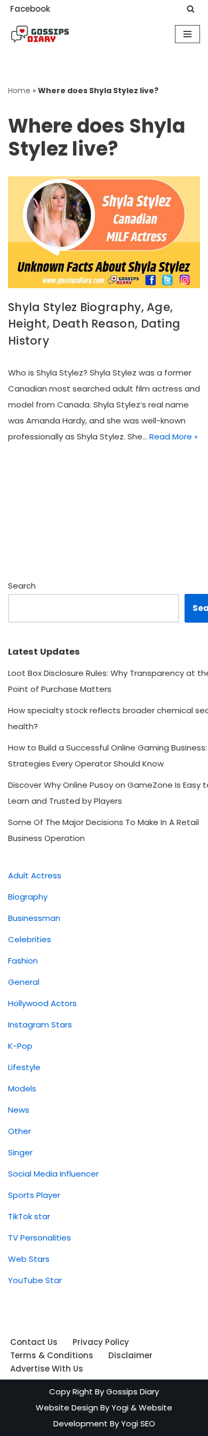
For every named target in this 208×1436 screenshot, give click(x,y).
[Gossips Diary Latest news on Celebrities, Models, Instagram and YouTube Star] (40, 34)
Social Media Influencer (53, 1173)
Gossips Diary (132, 1391)
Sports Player (34, 1195)
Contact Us (34, 1342)
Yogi (119, 1407)
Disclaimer (130, 1355)
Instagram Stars (40, 1024)
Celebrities (29, 939)
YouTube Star (35, 1280)
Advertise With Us (46, 1368)
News (18, 1109)
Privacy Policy (101, 1342)
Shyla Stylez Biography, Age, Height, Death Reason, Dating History (94, 323)
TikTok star (29, 1216)
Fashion (23, 960)
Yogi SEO (138, 1423)
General (23, 982)
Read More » (173, 436)
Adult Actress (34, 875)
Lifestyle (24, 1067)
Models (22, 1088)
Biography (27, 896)
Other (19, 1131)
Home (19, 90)
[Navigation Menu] (187, 34)
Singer (20, 1152)
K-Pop (20, 1045)
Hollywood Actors (42, 1003)
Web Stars (29, 1258)
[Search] (191, 9)
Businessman (34, 918)
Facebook (30, 8)
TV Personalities (39, 1237)
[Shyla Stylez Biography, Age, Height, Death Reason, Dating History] (104, 232)
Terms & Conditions (51, 1355)
